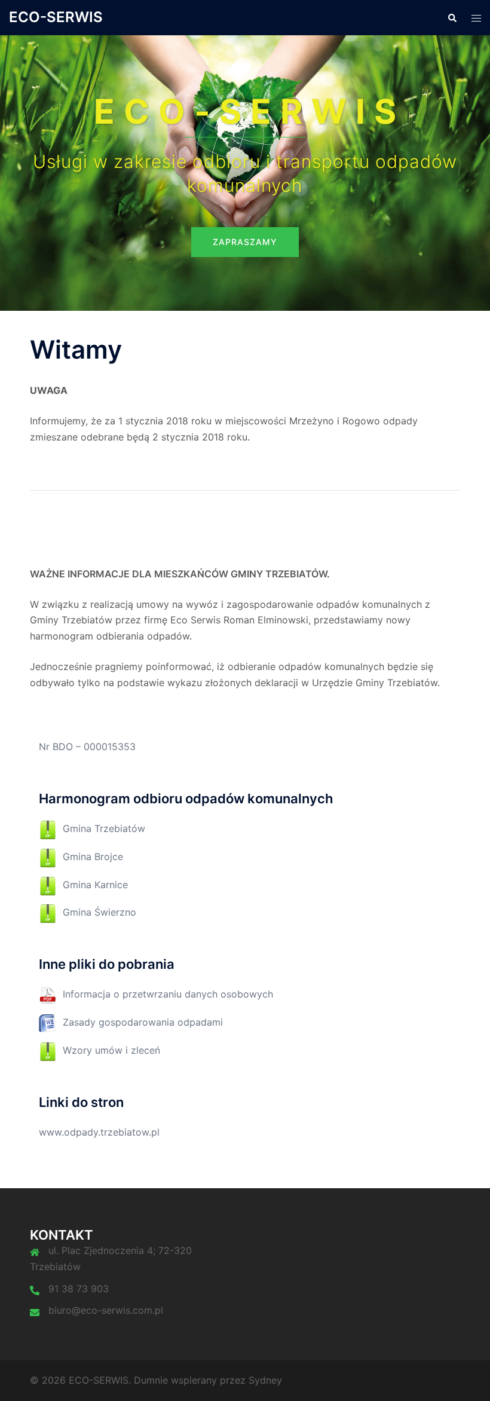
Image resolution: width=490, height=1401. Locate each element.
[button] (452, 17)
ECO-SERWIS (56, 17)
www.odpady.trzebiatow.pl (99, 1132)
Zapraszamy (245, 242)
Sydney (265, 1380)
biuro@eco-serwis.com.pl (105, 1310)
